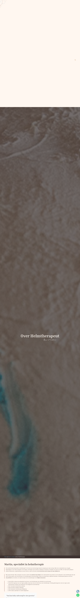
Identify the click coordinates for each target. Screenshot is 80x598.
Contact (60, 91)
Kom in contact (11, 556)
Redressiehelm (18, 91)
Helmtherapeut (41, 59)
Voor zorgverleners (46, 91)
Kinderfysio (31, 91)
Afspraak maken (40, 94)
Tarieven (70, 91)
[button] (75, 60)
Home (7, 91)
